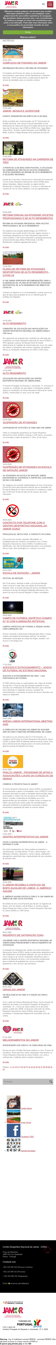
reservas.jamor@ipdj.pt (20, 1283)
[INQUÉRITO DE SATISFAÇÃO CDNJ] (13, 930)
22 (4, 1069)
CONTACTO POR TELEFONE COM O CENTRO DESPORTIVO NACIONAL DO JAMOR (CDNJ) (25, 525)
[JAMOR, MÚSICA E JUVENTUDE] (13, 106)
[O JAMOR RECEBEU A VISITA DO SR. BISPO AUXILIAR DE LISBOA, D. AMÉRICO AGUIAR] (13, 880)
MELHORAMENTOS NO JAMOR (21, 1040)
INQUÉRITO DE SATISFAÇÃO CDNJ (23, 935)
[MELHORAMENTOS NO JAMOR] (13, 1035)
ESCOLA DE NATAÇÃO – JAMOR (21, 573)
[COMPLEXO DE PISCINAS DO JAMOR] (13, 58)
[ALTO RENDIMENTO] (13, 318)
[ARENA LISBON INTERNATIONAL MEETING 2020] (13, 716)
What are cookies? (28, 37)
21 (51, 1067)
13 (32, 1067)
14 (34, 1067)
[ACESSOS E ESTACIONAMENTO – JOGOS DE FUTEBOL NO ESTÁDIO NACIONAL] (13, 662)
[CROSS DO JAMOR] (13, 985)
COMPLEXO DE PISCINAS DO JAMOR (24, 63)
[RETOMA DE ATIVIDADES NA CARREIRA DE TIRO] (13, 154)
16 (39, 1067)
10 (25, 1067)
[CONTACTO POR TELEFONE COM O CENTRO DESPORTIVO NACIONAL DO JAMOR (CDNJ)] (13, 518)
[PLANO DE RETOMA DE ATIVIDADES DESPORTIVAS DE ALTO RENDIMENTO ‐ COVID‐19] (13, 264)
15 (37, 1067)
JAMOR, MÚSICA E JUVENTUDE (21, 111)
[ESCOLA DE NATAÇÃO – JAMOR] (13, 568)
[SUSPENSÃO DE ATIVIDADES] (13, 417)
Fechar (28, 32)
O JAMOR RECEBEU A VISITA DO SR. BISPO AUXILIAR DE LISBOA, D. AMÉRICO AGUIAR (27, 887)
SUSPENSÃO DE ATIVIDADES (20, 422)
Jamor (5, 2)
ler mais (6, 85)
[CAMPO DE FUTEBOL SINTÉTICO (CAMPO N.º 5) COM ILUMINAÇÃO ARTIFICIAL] (13, 613)
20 (49, 1067)
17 (42, 1067)
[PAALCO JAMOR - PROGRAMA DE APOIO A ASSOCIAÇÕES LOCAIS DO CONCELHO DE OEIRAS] (13, 767)
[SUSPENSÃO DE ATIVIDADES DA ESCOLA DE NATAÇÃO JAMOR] (13, 462)
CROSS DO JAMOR (14, 989)
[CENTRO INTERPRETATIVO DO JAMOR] (13, 832)
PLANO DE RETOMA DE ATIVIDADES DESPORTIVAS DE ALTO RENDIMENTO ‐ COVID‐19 (26, 272)
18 (44, 1067)
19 (46, 1067)
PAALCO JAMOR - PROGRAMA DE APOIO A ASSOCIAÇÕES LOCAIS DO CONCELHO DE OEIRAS (28, 775)
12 (29, 1067)
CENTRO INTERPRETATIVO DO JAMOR (25, 836)
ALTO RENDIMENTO (14, 323)
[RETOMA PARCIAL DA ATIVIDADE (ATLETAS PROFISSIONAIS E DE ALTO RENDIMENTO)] (13, 210)
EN (43, 4)
